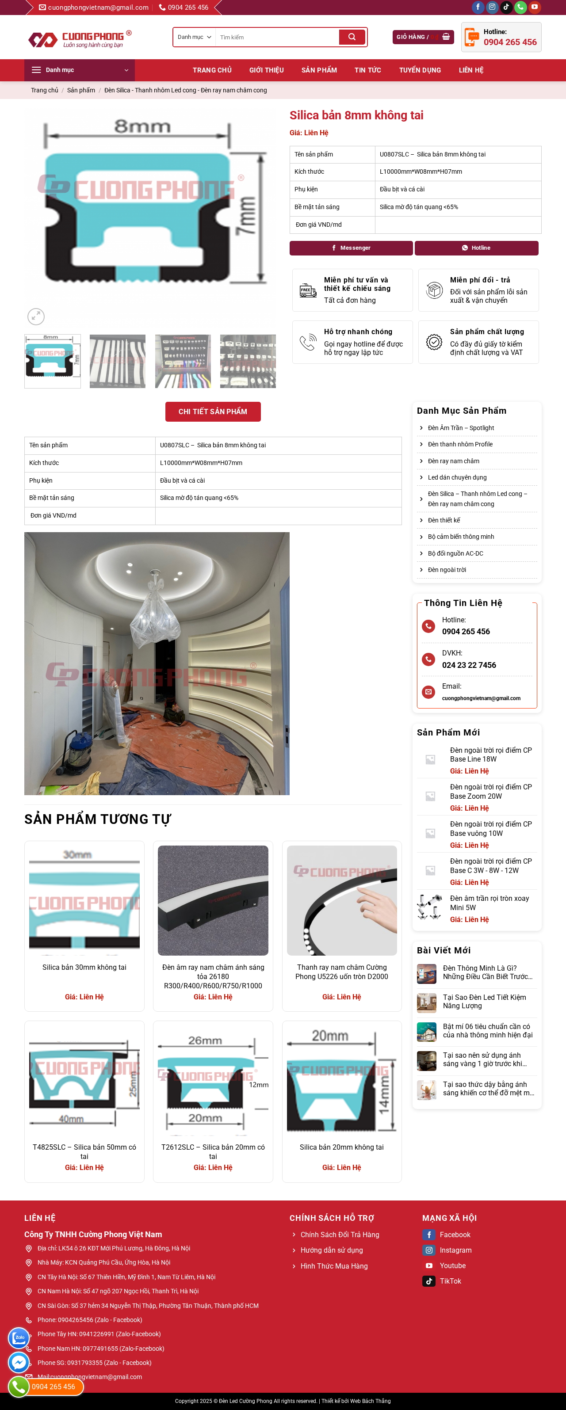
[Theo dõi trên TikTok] (506, 7)
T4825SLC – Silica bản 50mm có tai (84, 1152)
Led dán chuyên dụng (457, 477)
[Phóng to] (36, 316)
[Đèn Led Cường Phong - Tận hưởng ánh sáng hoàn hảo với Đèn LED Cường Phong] (79, 37)
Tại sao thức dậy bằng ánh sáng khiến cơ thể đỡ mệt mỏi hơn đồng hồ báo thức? (489, 1088)
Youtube (453, 1265)
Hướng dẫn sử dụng (332, 1250)
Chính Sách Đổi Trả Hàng (340, 1235)
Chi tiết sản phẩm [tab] (213, 412)
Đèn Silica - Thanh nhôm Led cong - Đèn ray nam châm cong (185, 90)
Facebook (455, 1235)
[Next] (260, 218)
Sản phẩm (319, 70)
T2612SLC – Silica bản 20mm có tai (213, 1152)
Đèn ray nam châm (453, 461)
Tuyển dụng (420, 70)
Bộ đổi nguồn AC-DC (455, 553)
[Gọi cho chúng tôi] (520, 7)
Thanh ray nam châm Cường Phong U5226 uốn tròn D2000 (341, 972)
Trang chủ (212, 70)
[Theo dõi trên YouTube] (534, 7)
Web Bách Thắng (370, 1401)
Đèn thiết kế (444, 520)
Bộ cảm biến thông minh (461, 536)
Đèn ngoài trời (447, 569)
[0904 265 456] (19, 1387)
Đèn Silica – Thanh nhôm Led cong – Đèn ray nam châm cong (478, 498)
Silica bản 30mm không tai (84, 967)
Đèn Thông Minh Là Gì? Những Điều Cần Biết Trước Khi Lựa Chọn (485, 972)
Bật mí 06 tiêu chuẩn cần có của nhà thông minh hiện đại (488, 1030)
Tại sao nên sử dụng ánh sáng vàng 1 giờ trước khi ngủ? (482, 1059)
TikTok (450, 1281)
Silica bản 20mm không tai (342, 1147)
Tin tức (368, 70)
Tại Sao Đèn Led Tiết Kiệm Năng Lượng (484, 1001)
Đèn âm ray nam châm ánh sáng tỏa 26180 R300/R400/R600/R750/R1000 (213, 976)
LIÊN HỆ (471, 70)
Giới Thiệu (266, 70)
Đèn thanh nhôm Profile (460, 444)
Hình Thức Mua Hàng (334, 1266)
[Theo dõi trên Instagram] (492, 7)
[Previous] (41, 218)
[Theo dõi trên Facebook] (478, 7)
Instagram (456, 1250)
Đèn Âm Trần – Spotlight (461, 427)
